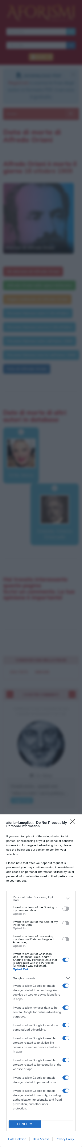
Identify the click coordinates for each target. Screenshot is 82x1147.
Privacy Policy (65, 1139)
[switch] (65, 909)
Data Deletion (17, 1139)
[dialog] (41, 981)
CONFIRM (25, 1124)
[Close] (74, 823)
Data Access (41, 1139)
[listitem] (41, 898)
